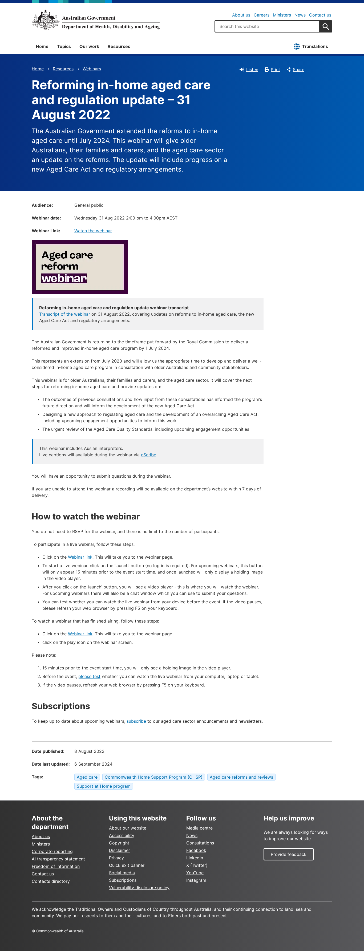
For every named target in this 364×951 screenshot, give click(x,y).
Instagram (196, 880)
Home (42, 46)
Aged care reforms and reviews (241, 777)
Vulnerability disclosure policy (139, 887)
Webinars (92, 68)
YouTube (195, 872)
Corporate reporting (52, 851)
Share (298, 69)
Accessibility (121, 835)
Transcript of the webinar (64, 314)
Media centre (199, 828)
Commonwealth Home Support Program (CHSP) (154, 777)
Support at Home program (104, 786)
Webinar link (80, 557)
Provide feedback (288, 854)
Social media (122, 872)
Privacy (116, 857)
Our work (89, 46)
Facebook (196, 850)
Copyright (119, 843)
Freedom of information (56, 866)
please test (89, 676)
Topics (64, 46)
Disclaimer (119, 850)
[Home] (96, 20)
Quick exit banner (126, 865)
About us (241, 15)
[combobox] (267, 26)
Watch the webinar (93, 230)
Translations (315, 46)
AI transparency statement (58, 858)
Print (275, 69)
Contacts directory (51, 881)
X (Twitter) (197, 865)
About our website (127, 828)
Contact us (320, 15)
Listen (252, 69)
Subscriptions (122, 880)
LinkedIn (194, 857)
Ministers (282, 15)
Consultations (200, 843)
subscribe (136, 721)
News (300, 15)
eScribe (148, 454)
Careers (261, 15)
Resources (119, 46)
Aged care (87, 777)
